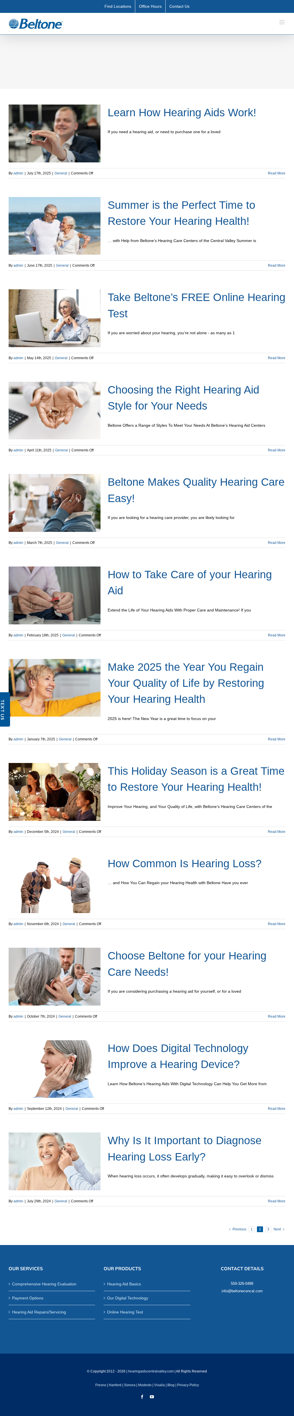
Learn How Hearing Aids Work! (182, 113)
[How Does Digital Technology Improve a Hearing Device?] (54, 1069)
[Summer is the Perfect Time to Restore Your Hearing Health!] (54, 226)
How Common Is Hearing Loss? (185, 864)
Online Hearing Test (125, 1312)
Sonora (130, 1385)
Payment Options (27, 1298)
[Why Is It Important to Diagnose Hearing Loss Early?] (54, 1161)
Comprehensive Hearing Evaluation (44, 1284)
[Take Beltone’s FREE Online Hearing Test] (54, 318)
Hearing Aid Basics (124, 1284)
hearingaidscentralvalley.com (151, 1371)
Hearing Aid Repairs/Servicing (39, 1312)
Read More (276, 173)
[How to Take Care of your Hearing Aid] (54, 595)
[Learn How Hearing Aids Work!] (54, 133)
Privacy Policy (188, 1385)
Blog (171, 1385)
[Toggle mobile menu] (282, 22)
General (61, 173)
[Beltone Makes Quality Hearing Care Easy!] (54, 503)
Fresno (100, 1385)
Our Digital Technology (127, 1298)
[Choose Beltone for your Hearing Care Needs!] (54, 977)
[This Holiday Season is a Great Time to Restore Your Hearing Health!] (54, 792)
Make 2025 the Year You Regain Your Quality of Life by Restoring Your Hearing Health (186, 683)
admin (18, 173)
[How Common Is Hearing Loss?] (54, 884)
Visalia (159, 1385)
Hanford (115, 1385)
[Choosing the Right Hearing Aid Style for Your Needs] (54, 411)
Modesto (145, 1385)
